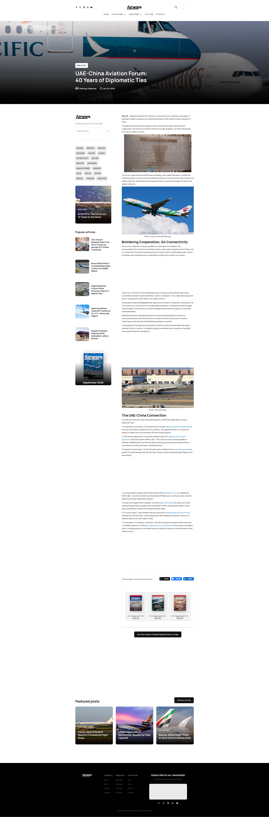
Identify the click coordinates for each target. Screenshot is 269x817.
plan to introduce (166, 503)
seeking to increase (172, 493)
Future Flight (82, 158)
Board (106, 784)
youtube (149, 14)
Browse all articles (184, 700)
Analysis (101, 148)
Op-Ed (79, 173)
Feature (91, 153)
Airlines (80, 148)
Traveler (90, 178)
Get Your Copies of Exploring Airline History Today (157, 634)
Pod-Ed (88, 173)
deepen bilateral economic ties (178, 512)
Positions (107, 793)
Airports (90, 148)
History (95, 158)
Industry (81, 65)
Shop (129, 780)
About (106, 780)
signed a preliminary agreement (178, 427)
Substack (119, 793)
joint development (181, 449)
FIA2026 (102, 153)
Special (80, 178)
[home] (134, 7)
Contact (107, 788)
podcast (160, 14)
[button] (183, 7)
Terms (130, 784)
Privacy (130, 788)
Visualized (102, 178)
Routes (98, 173)
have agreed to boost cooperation (159, 525)
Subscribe (119, 780)
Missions (96, 168)
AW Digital (119, 784)
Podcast (131, 793)
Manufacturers (83, 168)
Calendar (119, 788)
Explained (81, 153)
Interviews (92, 163)
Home (106, 14)
